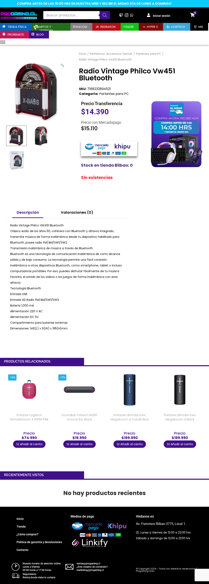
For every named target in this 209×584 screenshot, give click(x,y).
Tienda (21, 526)
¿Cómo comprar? (27, 534)
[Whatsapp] (131, 15)
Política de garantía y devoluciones (39, 542)
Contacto (22, 549)
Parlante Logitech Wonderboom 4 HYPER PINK (29, 417)
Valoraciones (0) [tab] (77, 212)
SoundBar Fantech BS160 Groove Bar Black (79, 417)
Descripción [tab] (28, 212)
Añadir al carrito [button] (31, 444)
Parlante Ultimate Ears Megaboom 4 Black (180, 417)
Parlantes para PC (148, 54)
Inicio (82, 54)
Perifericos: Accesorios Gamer (111, 54)
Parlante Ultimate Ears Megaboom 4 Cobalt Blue (130, 417)
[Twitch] (121, 15)
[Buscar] (105, 15)
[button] (63, 64)
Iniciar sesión (161, 15)
